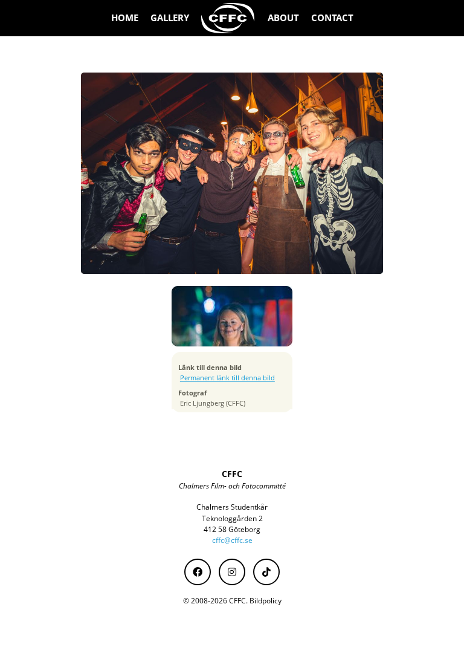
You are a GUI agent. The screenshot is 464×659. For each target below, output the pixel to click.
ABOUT (283, 18)
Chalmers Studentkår (232, 507)
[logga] (228, 18)
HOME (124, 18)
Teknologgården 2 (232, 518)
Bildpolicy (266, 601)
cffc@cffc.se (232, 540)
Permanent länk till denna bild (227, 378)
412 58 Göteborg (232, 529)
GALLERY (169, 18)
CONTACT (332, 18)
